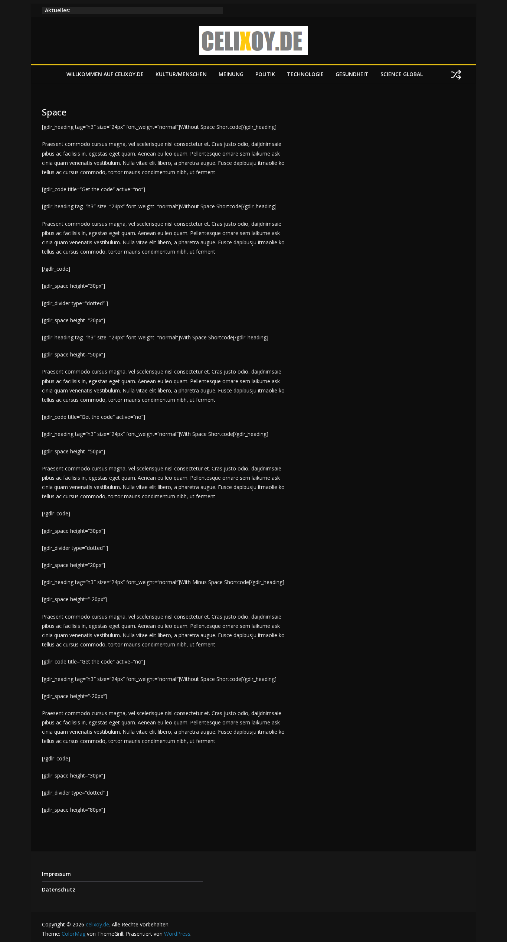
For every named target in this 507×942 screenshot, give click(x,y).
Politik (265, 74)
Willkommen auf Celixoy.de (105, 74)
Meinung (231, 74)
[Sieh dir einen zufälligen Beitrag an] (456, 75)
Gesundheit (352, 74)
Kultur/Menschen (181, 74)
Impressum (56, 873)
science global (401, 74)
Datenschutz (58, 889)
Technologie (305, 74)
